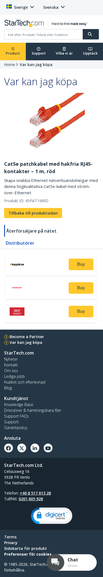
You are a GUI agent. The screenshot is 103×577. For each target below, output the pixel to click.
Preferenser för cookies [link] (28, 554)
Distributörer (20, 243)
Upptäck (90, 53)
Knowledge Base (18, 404)
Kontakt (11, 364)
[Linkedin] (34, 448)
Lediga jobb (14, 376)
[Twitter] (21, 448)
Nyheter (11, 359)
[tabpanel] (51, 288)
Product (13, 53)
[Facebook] (8, 448)
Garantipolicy (15, 427)
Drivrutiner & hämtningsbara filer (32, 410)
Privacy (11, 542)
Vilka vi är (64, 53)
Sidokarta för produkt (25, 548)
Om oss (11, 370)
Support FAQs (16, 416)
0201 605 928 (31, 498)
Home (9, 64)
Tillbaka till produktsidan (33, 213)
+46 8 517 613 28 (35, 493)
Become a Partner (27, 336)
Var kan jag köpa (36, 64)
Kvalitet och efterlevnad (24, 382)
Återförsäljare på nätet (31, 231)
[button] (51, 515)
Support (39, 53)
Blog (8, 387)
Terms (10, 536)
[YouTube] (48, 448)
